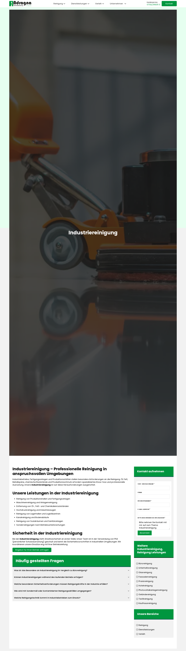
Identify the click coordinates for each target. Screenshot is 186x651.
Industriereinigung (149, 549)
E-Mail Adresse (143, 509)
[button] (71, 570)
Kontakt (169, 3)
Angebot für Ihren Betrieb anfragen (32, 549)
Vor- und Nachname (145, 484)
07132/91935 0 (153, 5)
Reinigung (144, 552)
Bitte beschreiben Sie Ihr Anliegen (151, 518)
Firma (140, 492)
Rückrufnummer (144, 501)
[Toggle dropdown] (64, 4)
